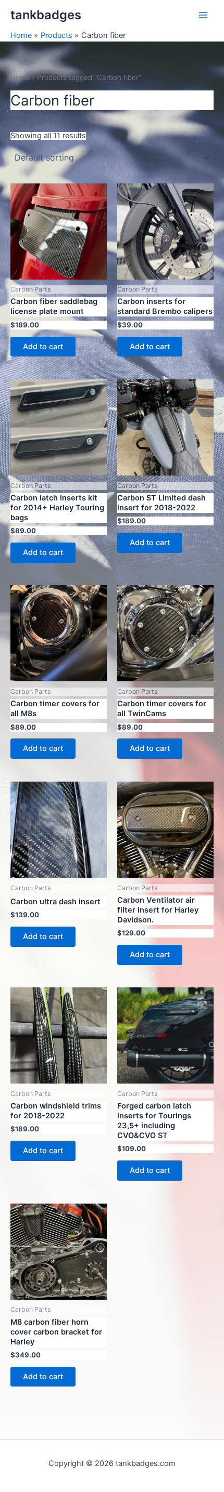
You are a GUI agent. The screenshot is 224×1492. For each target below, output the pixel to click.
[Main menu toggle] (203, 15)
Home (20, 77)
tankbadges (45, 14)
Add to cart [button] (43, 346)
